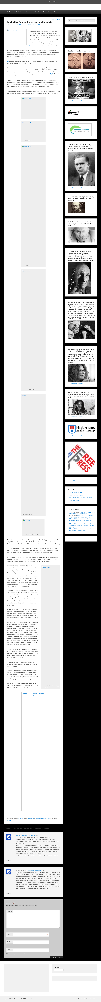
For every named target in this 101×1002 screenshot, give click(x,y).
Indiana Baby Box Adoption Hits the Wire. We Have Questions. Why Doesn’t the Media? (80, 520)
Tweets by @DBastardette (74, 480)
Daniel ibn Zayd (48, 74)
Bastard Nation (53, 2)
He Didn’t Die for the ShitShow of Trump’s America (80, 494)
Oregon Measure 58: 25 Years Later (77, 495)
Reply (8, 860)
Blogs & (37, 11)
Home (45, 2)
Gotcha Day (31, 818)
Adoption (20, 818)
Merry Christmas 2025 (74, 500)
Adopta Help (46, 11)
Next (59, 19)
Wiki (8, 61)
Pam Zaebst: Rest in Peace (75, 492)
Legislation (19, 11)
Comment (9, 911)
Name (8, 934)
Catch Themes (94, 998)
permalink (9, 820)
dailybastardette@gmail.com (30, 24)
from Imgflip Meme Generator (75, 100)
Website (9, 949)
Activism (28, 11)
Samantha (18, 835)
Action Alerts (9, 11)
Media (55, 11)
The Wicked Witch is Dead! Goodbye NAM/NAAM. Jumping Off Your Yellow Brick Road (81, 525)
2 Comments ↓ (41, 24)
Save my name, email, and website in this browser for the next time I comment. (24, 954)
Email (8, 941)
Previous (53, 19)
